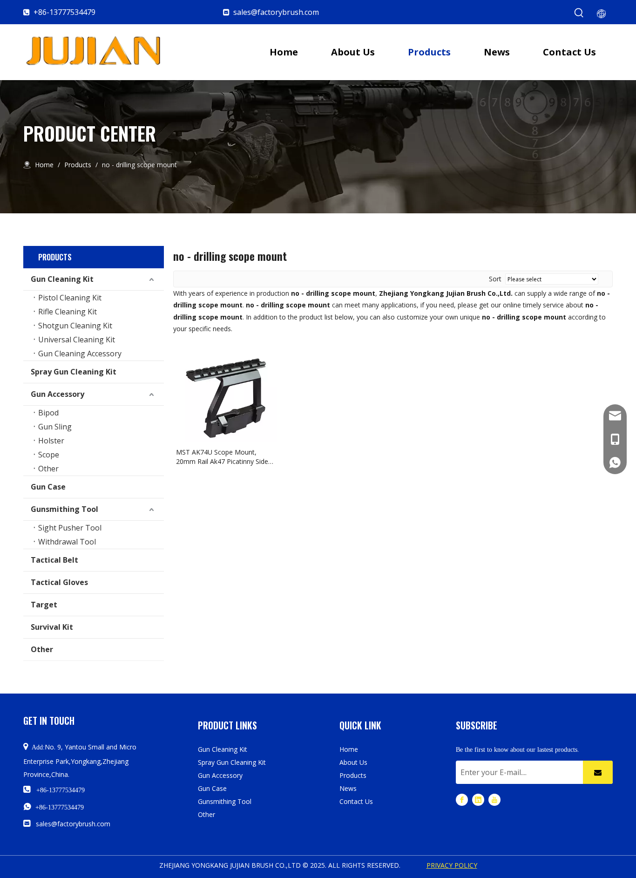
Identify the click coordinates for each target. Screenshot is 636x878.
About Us (353, 762)
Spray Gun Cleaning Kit (73, 372)
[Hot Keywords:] (579, 13)
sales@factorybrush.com (276, 12)
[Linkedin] (478, 799)
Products (352, 775)
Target (44, 604)
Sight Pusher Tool (69, 528)
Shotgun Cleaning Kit (75, 325)
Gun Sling (55, 427)
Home (348, 749)
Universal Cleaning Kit (76, 339)
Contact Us (356, 801)
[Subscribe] (598, 772)
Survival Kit (52, 627)
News (348, 788)
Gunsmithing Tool (64, 509)
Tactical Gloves (59, 582)
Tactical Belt (54, 560)
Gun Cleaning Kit (62, 279)
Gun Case (48, 487)
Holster (51, 441)
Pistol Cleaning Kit (69, 298)
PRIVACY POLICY (451, 865)
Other (48, 468)
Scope (48, 454)
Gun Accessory (57, 394)
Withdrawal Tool (67, 542)
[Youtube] (494, 799)
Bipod (48, 413)
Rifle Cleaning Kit (67, 311)
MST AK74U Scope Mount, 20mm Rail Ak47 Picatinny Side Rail (222, 457)
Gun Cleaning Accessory (80, 353)
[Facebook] (462, 799)
